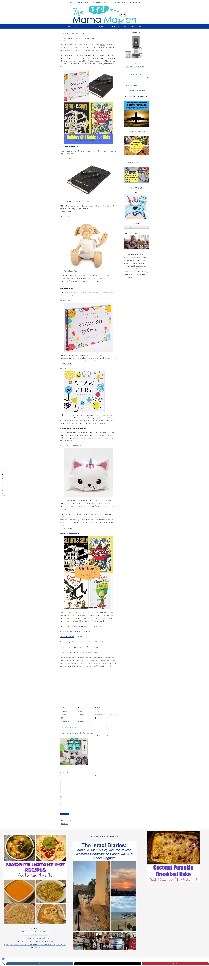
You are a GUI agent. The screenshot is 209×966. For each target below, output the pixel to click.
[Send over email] (2, 484)
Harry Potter (69, 727)
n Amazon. (68, 363)
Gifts (90, 726)
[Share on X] (2, 474)
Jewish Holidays (99, 726)
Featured (86, 726)
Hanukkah (93, 726)
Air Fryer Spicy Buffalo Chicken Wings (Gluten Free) (35, 941)
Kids (67, 33)
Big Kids (67, 726)
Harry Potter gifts (75, 727)
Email (62, 802)
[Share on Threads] (2, 490)
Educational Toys (80, 726)
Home (62, 33)
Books (70, 726)
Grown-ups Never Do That (69, 631)
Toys (106, 726)
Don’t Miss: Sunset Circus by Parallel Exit (35, 938)
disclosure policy (84, 50)
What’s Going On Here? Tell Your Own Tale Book (76, 642)
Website (62, 808)
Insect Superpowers (67, 637)
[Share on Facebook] (2, 471)
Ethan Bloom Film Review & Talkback (35, 935)
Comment (63, 779)
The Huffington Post (78, 660)
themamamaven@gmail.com (134, 66)
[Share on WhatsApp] (2, 487)
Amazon (102, 44)
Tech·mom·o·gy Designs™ (118, 960)
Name (62, 796)
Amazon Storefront (130, 85)
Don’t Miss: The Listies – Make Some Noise (35, 931)
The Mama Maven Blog (104, 14)
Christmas (74, 726)
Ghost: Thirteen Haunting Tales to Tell (73, 647)
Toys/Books (110, 726)
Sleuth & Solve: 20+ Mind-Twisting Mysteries (75, 626)
